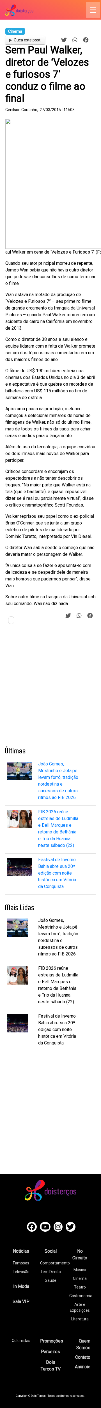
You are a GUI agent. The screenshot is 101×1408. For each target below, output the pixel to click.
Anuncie (82, 1366)
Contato (82, 1357)
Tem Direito (50, 1271)
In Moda (21, 1286)
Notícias (21, 1251)
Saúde (50, 1280)
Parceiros (50, 1351)
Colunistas (21, 1340)
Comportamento (55, 1263)
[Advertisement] (50, 687)
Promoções (51, 1341)
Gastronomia (80, 1296)
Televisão (21, 1271)
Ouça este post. (27, 40)
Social (51, 1251)
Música (80, 1270)
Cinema (80, 1278)
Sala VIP (21, 1301)
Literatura (80, 1319)
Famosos (21, 1263)
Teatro (80, 1287)
